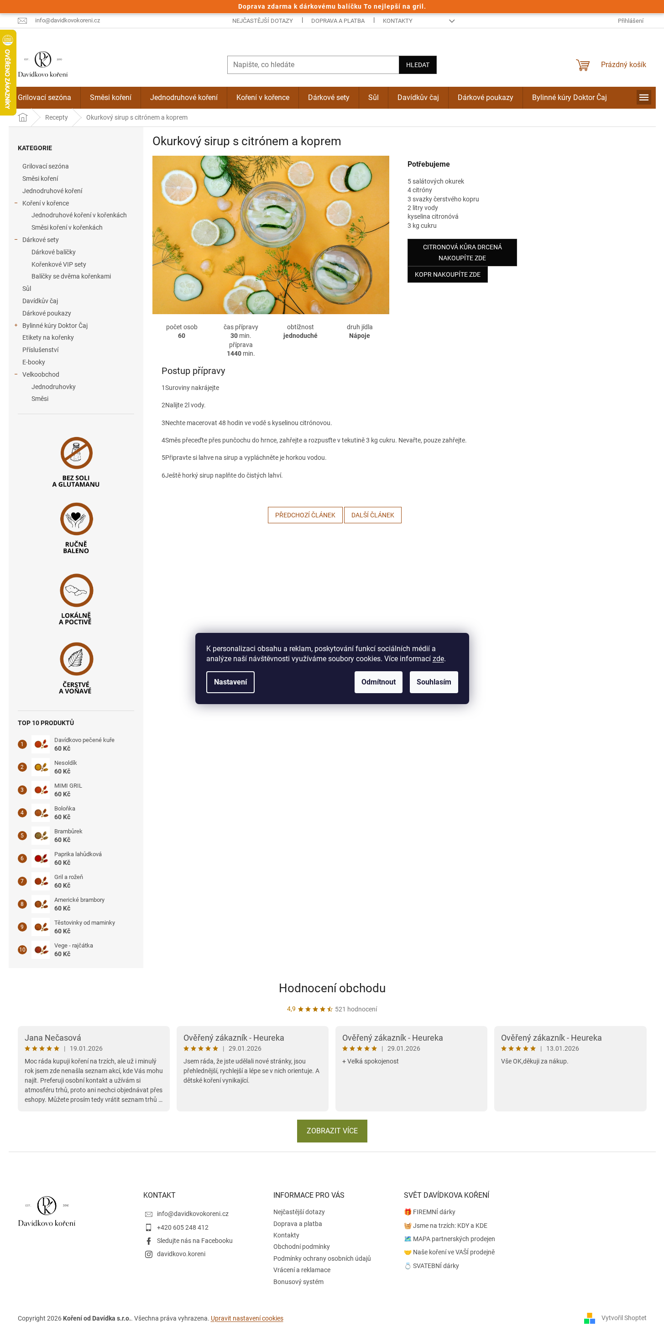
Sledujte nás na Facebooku (195, 1240)
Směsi (39, 398)
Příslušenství (40, 349)
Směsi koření (40, 178)
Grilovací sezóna (45, 166)
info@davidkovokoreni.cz (193, 1213)
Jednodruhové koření (52, 191)
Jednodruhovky (53, 386)
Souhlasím (434, 682)
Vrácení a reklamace (301, 1270)
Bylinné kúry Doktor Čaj (55, 325)
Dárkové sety (40, 239)
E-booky (33, 362)
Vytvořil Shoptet (624, 1317)
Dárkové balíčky (53, 252)
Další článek (372, 515)
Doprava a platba (338, 20)
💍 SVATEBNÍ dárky (431, 1265)
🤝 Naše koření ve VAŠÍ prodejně (449, 1252)
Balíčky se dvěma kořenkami (71, 276)
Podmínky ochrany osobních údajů (322, 1258)
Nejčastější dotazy (262, 20)
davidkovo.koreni (181, 1254)
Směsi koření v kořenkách (67, 227)
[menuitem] (44, 98)
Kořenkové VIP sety (58, 264)
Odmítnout (378, 682)
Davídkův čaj (40, 301)
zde (438, 658)
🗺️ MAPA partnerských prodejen (449, 1238)
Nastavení (230, 682)
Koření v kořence (45, 203)
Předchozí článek (305, 515)
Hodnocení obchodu (332, 988)
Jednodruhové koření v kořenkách (79, 215)
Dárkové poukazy (46, 313)
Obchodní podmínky (301, 1246)
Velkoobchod (40, 374)
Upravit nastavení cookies (247, 1318)
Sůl (26, 288)
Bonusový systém (298, 1281)
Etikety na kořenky (48, 337)
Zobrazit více (332, 1130)
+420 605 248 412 (183, 1227)
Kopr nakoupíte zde (448, 274)
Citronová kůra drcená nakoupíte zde (462, 252)
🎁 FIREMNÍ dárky (429, 1212)
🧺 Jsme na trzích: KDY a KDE (445, 1225)
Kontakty (398, 20)
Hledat (417, 64)
